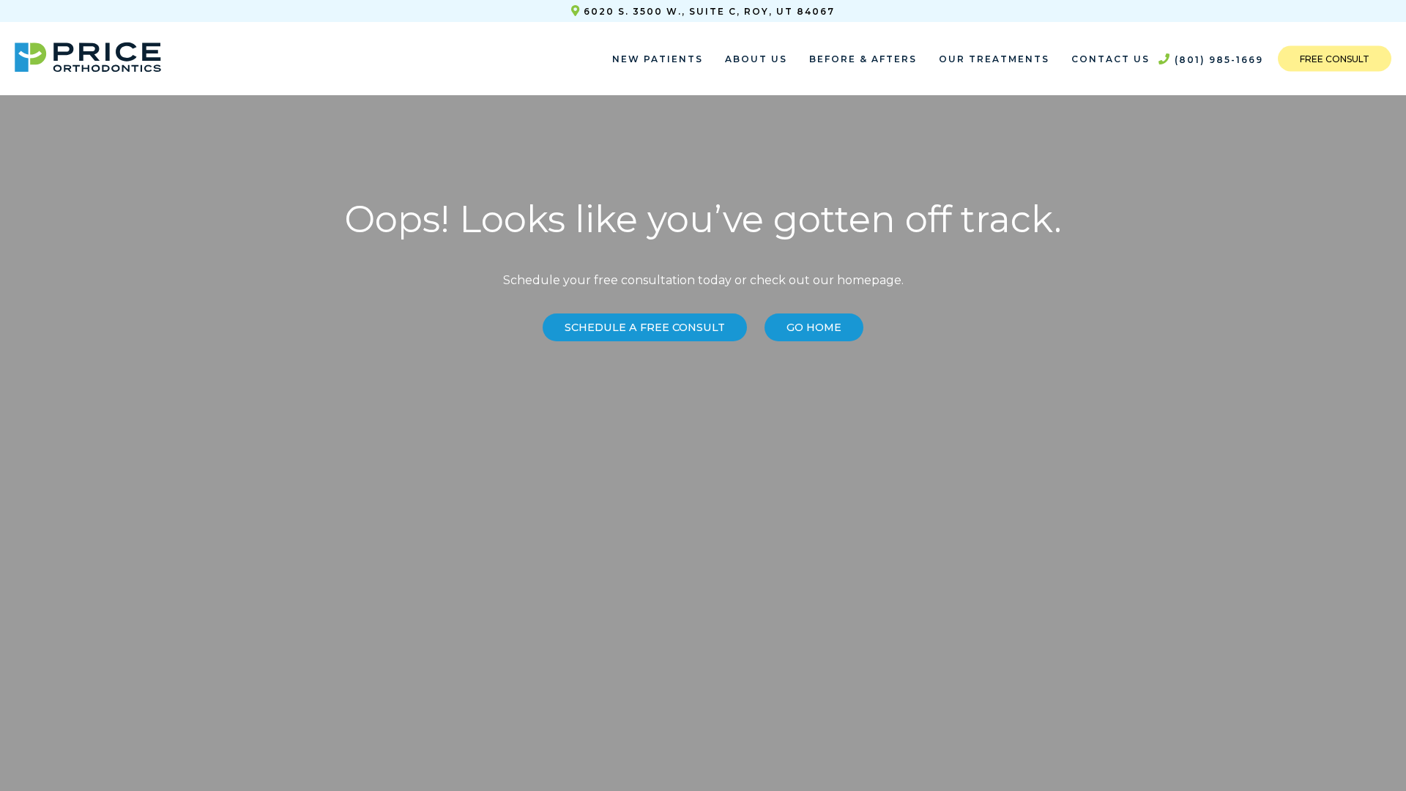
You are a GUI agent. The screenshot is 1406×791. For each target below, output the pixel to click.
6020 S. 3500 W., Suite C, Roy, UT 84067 (709, 11)
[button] (1210, 59)
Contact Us (1110, 58)
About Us (756, 58)
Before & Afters (863, 58)
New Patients (657, 58)
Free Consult (1334, 58)
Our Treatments (994, 58)
